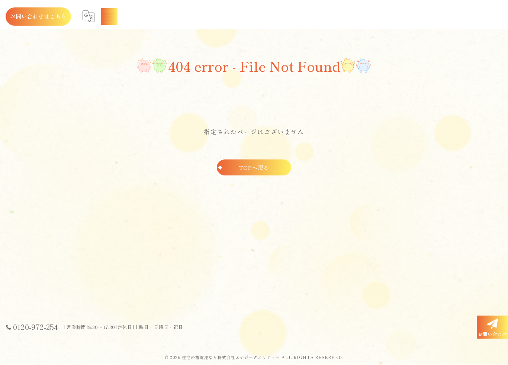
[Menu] (109, 16)
